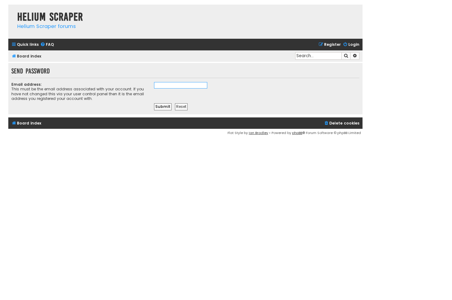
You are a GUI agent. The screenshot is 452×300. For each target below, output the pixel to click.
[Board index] (11, 10)
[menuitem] (47, 45)
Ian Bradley (258, 132)
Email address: (26, 84)
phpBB (297, 132)
